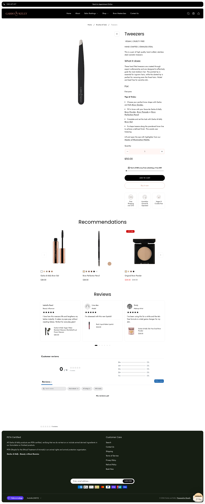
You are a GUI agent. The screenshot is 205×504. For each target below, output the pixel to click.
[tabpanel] (102, 403)
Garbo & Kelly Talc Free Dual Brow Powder (149, 329)
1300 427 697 (11, 4)
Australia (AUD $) (33, 498)
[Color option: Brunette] (49, 271)
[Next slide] (160, 254)
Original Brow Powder (133, 275)
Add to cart (144, 178)
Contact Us (110, 447)
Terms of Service (112, 455)
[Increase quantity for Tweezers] (162, 151)
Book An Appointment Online (102, 4)
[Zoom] (116, 33)
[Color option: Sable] (94, 271)
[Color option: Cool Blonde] (128, 271)
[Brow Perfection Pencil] (102, 248)
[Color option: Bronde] (52, 271)
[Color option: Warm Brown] (47, 271)
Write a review (159, 381)
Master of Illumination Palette (137, 139)
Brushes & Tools (101, 25)
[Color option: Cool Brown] (89, 271)
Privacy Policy (111, 460)
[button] (96, 345)
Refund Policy (111, 464)
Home (90, 25)
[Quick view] (76, 232)
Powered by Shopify (183, 498)
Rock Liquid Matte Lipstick (104, 324)
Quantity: (128, 146)
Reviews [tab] (47, 381)
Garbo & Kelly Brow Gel (50, 275)
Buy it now (145, 185)
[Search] (188, 13)
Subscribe (128, 481)
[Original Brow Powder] (144, 248)
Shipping (109, 451)
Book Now (110, 469)
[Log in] (193, 13)
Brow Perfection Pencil (91, 275)
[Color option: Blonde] (44, 271)
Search (108, 442)
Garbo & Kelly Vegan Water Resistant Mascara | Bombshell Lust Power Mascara (65, 330)
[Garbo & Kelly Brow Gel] (60, 248)
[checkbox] (98, 389)
